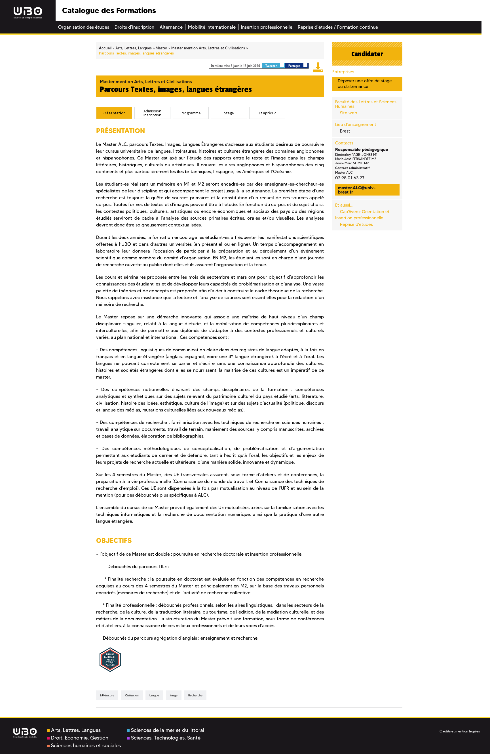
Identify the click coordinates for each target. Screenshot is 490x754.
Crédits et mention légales (460, 731)
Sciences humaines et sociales (86, 745)
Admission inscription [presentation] (152, 113)
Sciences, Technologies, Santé (165, 738)
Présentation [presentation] (114, 113)
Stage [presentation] (229, 113)
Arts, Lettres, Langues (76, 730)
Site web (348, 112)
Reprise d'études (356, 224)
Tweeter (271, 65)
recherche (195, 695)
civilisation (132, 695)
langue (154, 695)
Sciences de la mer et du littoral (167, 730)
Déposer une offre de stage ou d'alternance (365, 83)
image (174, 695)
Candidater (367, 54)
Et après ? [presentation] (267, 113)
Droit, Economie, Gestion (79, 738)
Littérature (107, 695)
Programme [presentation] (191, 113)
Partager (294, 65)
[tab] (114, 113)
